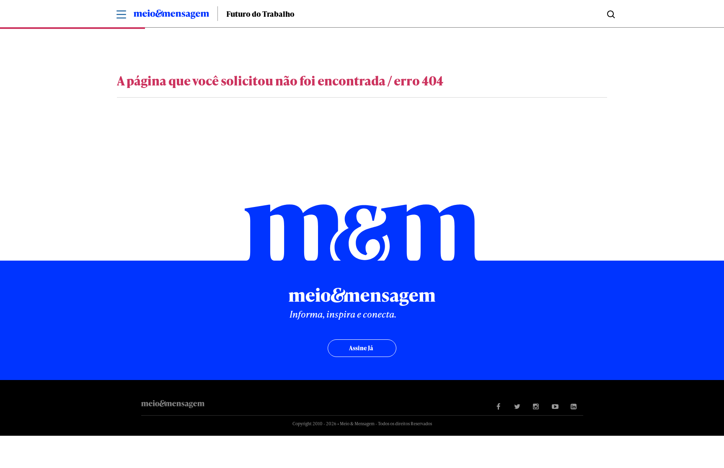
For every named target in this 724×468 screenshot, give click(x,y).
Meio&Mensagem (171, 15)
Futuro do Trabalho (260, 13)
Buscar (610, 13)
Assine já (361, 348)
